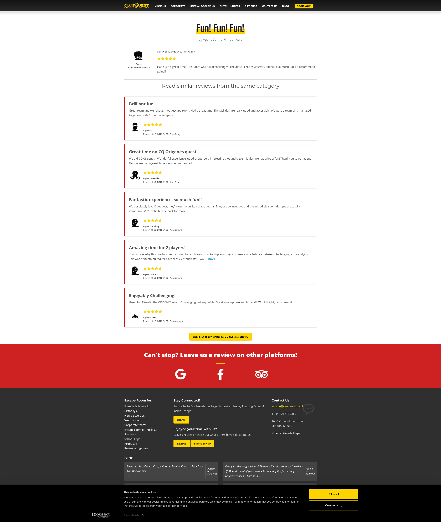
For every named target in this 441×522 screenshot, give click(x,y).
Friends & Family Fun (137, 406)
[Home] (136, 6)
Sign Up (181, 419)
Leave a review (202, 443)
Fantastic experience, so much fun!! (165, 199)
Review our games (136, 448)
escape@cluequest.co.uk (288, 406)
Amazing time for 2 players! (157, 247)
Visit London (132, 420)
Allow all (334, 494)
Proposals (130, 444)
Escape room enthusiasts (140, 430)
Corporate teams (135, 425)
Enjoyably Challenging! (152, 295)
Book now (304, 6)
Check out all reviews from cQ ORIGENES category (220, 336)
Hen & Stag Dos (134, 415)
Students (130, 434)
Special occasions (202, 6)
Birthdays (130, 411)
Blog (285, 6)
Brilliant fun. (142, 104)
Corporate (178, 6)
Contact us (269, 6)
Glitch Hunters (230, 6)
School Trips (132, 439)
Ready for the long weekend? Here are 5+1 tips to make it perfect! (264, 466)
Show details (131, 515)
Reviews (181, 443)
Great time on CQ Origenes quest (162, 151)
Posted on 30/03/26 (311, 471)
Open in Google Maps (286, 433)
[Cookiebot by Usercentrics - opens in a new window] (101, 515)
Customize (331, 505)
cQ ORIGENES (174, 51)
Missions (160, 6)
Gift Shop (251, 6)
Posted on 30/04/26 (212, 471)
